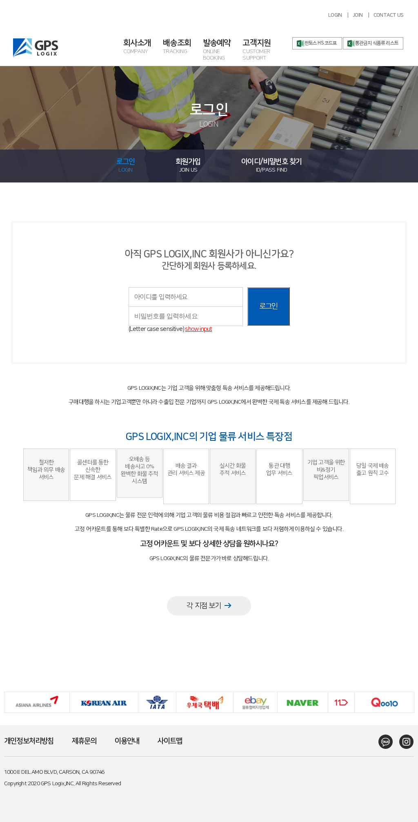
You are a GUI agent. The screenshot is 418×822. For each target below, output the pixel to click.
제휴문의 (84, 741)
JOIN (357, 15)
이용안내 (127, 741)
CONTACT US (388, 15)
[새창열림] (383, 742)
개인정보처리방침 (29, 741)
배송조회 (177, 47)
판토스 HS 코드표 (321, 43)
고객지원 (256, 50)
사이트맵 (170, 741)
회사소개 (137, 47)
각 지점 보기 (204, 606)
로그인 (268, 306)
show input (198, 329)
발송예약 (217, 50)
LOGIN (335, 15)
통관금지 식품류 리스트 (376, 43)
